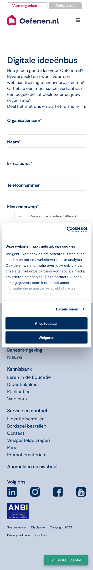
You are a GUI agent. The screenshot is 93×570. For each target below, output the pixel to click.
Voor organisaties (27, 5)
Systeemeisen (17, 527)
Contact (15, 433)
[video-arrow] (33, 14)
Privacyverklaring (19, 535)
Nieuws (14, 357)
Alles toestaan (46, 323)
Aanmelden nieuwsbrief (32, 466)
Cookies (41, 535)
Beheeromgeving (24, 350)
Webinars (17, 399)
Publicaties (19, 392)
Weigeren (46, 337)
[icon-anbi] (18, 505)
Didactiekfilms (22, 384)
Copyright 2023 (61, 527)
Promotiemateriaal (26, 455)
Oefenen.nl (65, 5)
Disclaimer (38, 527)
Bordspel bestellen (26, 426)
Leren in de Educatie (29, 377)
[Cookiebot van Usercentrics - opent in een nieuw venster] (67, 229)
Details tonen (67, 309)
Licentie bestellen (26, 419)
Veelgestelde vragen (28, 440)
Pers (11, 448)
